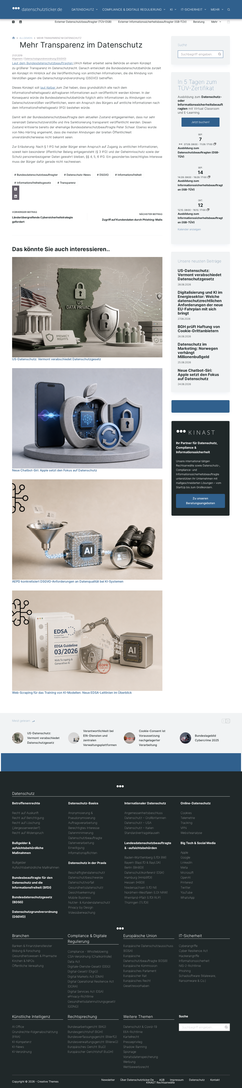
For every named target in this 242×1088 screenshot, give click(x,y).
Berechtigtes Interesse (83, 828)
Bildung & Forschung (26, 951)
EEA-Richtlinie (133, 1032)
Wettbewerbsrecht (136, 1067)
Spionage (129, 1052)
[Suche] (228, 9)
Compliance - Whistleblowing (88, 951)
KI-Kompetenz (21, 1042)
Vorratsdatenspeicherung (140, 1057)
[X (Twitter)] (13, 22)
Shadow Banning (135, 1047)
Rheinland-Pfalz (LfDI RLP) (142, 897)
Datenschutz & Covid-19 (140, 1027)
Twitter (185, 887)
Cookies (186, 813)
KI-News (18, 1047)
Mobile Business (79, 897)
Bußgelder (19, 862)
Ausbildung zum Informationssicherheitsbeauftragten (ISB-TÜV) (200, 185)
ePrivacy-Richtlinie (80, 996)
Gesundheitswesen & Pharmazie (34, 956)
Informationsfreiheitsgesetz (32, 182)
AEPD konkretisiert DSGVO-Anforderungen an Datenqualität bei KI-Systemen (67, 581)
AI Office (18, 1027)
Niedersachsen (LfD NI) (140, 887)
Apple (184, 852)
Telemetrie (188, 818)
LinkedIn (186, 862)
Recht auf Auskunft (25, 813)
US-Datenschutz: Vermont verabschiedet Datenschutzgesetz (56, 359)
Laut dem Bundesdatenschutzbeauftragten (43, 63)
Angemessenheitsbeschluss (143, 813)
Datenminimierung (80, 833)
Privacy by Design (80, 907)
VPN (184, 828)
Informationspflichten (82, 853)
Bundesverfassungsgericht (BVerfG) (92, 1037)
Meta (184, 867)
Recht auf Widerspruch (28, 833)
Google (185, 857)
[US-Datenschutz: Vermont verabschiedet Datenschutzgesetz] (87, 307)
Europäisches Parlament (139, 971)
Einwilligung (76, 848)
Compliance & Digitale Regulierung (132, 9)
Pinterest (187, 882)
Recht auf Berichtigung (28, 818)
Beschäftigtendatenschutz (86, 872)
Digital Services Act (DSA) (85, 991)
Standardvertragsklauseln (142, 833)
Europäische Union (140, 935)
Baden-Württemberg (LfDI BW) (145, 857)
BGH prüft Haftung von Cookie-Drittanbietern (199, 328)
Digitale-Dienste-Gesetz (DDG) (89, 966)
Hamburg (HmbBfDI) (138, 877)
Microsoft (187, 872)
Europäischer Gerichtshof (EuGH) (90, 1052)
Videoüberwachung (81, 912)
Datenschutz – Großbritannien (145, 818)
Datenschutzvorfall (81, 882)
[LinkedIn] (20, 22)
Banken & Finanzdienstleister (32, 946)
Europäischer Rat (135, 976)
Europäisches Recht (137, 981)
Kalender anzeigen (189, 229)
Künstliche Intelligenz (31, 1016)
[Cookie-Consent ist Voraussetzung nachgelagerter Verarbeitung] (129, 738)
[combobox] (197, 54)
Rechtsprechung (82, 1016)
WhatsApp (188, 897)
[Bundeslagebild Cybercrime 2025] (185, 738)
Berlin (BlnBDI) (134, 867)
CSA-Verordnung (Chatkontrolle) (90, 956)
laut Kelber (48, 87)
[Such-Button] (219, 54)
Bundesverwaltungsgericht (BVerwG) (93, 1042)
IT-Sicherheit (191, 9)
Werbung (129, 1062)
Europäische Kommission (140, 966)
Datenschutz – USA (137, 823)
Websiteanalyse (191, 833)
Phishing (185, 971)
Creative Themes (47, 1081)
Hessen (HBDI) (134, 882)
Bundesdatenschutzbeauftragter (36, 174)
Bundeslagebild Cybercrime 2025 (207, 738)
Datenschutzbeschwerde (85, 877)
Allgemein (17, 58)
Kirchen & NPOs (23, 961)
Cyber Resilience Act (193, 951)
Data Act (74, 961)
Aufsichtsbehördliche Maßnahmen (35, 867)
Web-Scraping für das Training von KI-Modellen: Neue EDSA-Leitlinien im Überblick (72, 692)
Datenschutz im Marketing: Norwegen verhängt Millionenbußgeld (198, 350)
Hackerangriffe (189, 956)
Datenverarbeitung (81, 843)
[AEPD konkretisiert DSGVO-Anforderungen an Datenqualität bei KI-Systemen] (87, 529)
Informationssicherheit (194, 961)
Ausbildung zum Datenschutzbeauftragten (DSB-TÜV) (198, 152)
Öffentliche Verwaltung (27, 966)
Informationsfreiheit (128, 174)
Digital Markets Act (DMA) (86, 976)
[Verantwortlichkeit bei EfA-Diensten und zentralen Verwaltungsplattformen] (73, 738)
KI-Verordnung (22, 1052)
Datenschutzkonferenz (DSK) (144, 872)
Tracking (186, 823)
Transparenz (66, 182)
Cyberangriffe (188, 946)
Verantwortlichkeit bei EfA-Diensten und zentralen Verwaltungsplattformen (100, 738)
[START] (13, 38)
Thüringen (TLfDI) (136, 902)
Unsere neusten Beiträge (199, 261)
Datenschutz (83, 9)
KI (171, 9)
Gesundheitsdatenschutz (85, 887)
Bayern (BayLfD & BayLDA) (142, 862)
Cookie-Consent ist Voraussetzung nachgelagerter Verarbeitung (152, 738)
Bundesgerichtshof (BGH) (85, 1032)
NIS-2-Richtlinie (190, 966)
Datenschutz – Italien (139, 828)
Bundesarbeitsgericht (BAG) (87, 1027)
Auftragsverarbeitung (82, 823)
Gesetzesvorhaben (136, 986)
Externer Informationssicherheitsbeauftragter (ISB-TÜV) (152, 21)
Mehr (215, 9)
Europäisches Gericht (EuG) (87, 1047)
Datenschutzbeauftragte (85, 838)
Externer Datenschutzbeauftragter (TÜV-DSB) (83, 21)
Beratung (199, 21)
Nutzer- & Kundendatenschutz (89, 902)
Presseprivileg (132, 1042)
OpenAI (186, 877)
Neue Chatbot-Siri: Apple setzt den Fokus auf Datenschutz (54, 470)
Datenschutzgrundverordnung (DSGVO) (45, 58)
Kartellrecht (131, 1037)
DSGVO (103, 174)
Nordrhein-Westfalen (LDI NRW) (146, 892)
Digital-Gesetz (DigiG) (83, 971)
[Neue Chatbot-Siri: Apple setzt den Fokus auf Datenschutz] (87, 418)
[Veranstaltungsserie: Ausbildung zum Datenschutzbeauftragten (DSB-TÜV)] (214, 144)
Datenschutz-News (77, 174)
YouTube (186, 892)
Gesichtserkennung (81, 892)
